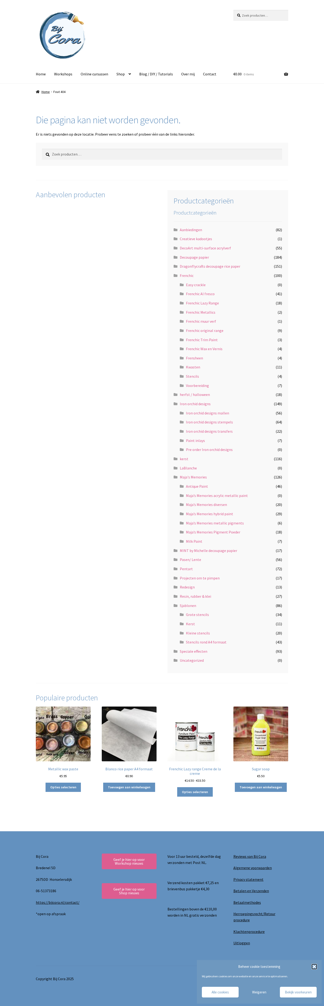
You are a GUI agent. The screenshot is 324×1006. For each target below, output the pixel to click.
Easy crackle (196, 284)
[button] (314, 966)
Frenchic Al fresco (200, 293)
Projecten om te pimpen (200, 578)
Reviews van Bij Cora (249, 856)
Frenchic (187, 275)
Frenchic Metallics (200, 312)
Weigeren (259, 992)
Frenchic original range (204, 330)
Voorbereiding (197, 385)
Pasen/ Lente (190, 559)
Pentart (186, 568)
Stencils (192, 376)
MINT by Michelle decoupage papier (208, 550)
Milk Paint (194, 541)
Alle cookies (220, 992)
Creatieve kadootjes (196, 238)
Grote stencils (197, 614)
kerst (184, 458)
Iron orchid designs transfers (209, 431)
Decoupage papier (194, 257)
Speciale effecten (193, 651)
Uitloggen (241, 943)
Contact (209, 74)
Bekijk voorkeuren (298, 992)
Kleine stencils (198, 633)
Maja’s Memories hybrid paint (209, 513)
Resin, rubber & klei (195, 596)
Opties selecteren (63, 787)
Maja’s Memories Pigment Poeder (213, 532)
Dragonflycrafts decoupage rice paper (210, 266)
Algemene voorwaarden (252, 867)
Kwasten (193, 367)
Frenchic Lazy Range (202, 303)
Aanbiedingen (191, 229)
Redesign (187, 587)
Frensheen (194, 358)
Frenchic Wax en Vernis (204, 348)
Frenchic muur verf (201, 321)
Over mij (188, 74)
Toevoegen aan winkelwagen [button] (129, 787)
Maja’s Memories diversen (206, 504)
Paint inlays (195, 440)
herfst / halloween (195, 394)
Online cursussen (94, 74)
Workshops (63, 74)
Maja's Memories (193, 477)
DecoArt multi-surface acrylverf (205, 248)
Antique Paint (197, 486)
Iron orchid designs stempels (209, 422)
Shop (120, 74)
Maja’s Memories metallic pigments (215, 523)
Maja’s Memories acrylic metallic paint (217, 495)
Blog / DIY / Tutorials (156, 74)
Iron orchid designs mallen (207, 413)
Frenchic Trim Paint (202, 339)
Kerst (190, 623)
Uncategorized (192, 660)
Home (41, 74)
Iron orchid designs (195, 403)
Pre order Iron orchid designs (209, 449)
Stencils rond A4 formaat (206, 642)
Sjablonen (188, 605)
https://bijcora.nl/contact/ (57, 902)
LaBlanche (188, 468)
